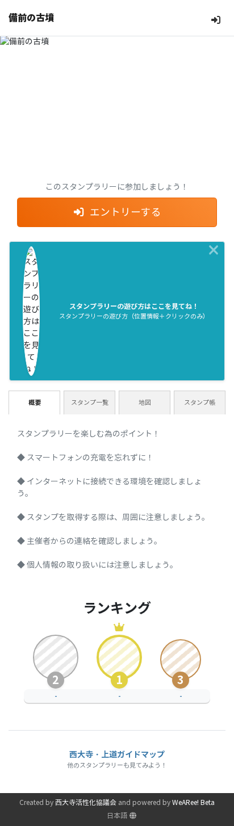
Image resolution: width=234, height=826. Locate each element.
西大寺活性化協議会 (85, 802)
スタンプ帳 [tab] (199, 402)
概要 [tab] (34, 402)
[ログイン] (215, 20)
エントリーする (125, 212)
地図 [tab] (145, 402)
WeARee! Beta (193, 802)
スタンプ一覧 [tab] (89, 402)
